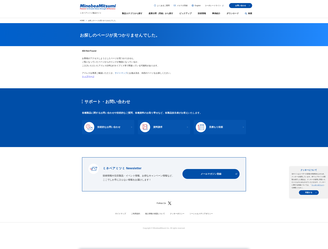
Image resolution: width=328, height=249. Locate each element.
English (198, 5)
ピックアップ (185, 13)
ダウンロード (233, 13)
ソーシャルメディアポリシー (201, 214)
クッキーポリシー (318, 185)
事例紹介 (216, 13)
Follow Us (161, 203)
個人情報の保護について (155, 214)
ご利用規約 (135, 214)
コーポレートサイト (213, 5)
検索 (250, 13)
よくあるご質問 (163, 5)
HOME (82, 20)
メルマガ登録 (182, 5)
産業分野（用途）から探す (161, 13)
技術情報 (202, 13)
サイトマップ (121, 73)
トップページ (88, 76)
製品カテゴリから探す (132, 13)
